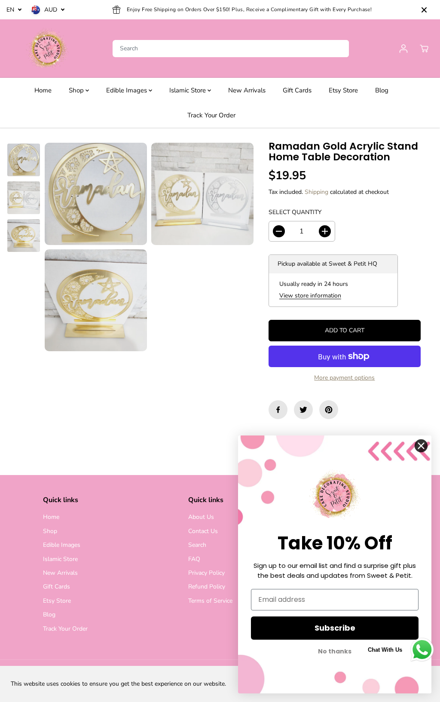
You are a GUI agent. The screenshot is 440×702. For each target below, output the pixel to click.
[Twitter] (303, 409)
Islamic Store (188, 90)
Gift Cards (297, 90)
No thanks (334, 651)
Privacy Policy (206, 573)
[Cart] (424, 48)
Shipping (316, 192)
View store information (310, 295)
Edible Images (127, 90)
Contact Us (203, 531)
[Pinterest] (328, 409)
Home (43, 90)
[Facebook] (278, 409)
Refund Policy (206, 586)
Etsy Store (343, 90)
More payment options (344, 378)
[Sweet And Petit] (47, 49)
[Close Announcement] (424, 9)
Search (197, 545)
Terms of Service (210, 601)
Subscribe (335, 627)
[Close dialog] (421, 446)
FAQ (194, 559)
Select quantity (295, 212)
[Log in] (403, 48)
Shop (77, 90)
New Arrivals (247, 90)
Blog (381, 90)
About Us (201, 517)
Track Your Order (211, 115)
